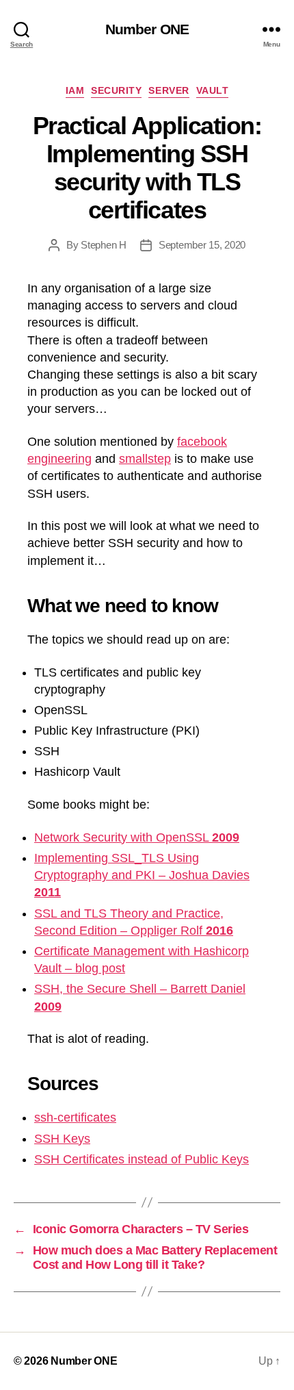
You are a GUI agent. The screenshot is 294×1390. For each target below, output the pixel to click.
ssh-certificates (75, 1117)
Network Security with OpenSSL (136, 837)
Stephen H (103, 245)
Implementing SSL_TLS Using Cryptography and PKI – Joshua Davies (142, 875)
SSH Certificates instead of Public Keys (141, 1159)
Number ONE (147, 29)
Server (168, 90)
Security (116, 90)
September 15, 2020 (202, 245)
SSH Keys (62, 1139)
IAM (75, 90)
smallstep (145, 459)
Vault (212, 90)
